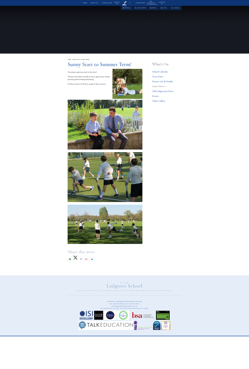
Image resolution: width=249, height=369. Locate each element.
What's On (76, 59)
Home (69, 59)
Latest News (85, 59)
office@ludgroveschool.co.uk (124, 306)
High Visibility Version (126, 290)
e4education (166, 290)
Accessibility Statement (99, 290)
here (104, 84)
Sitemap (81, 290)
